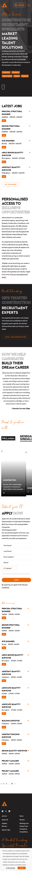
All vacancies (10, 184)
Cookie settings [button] (10, 868)
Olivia (4, 373)
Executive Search (7, 76)
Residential (25, 76)
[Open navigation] (29, 5)
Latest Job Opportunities (15, 337)
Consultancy (15, 72)
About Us (5, 820)
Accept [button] (21, 868)
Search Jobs (6, 830)
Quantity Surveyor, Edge (21, 408)
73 (12, 784)
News (21, 816)
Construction (6, 72)
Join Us (4, 816)
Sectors (22, 820)
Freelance (16, 76)
